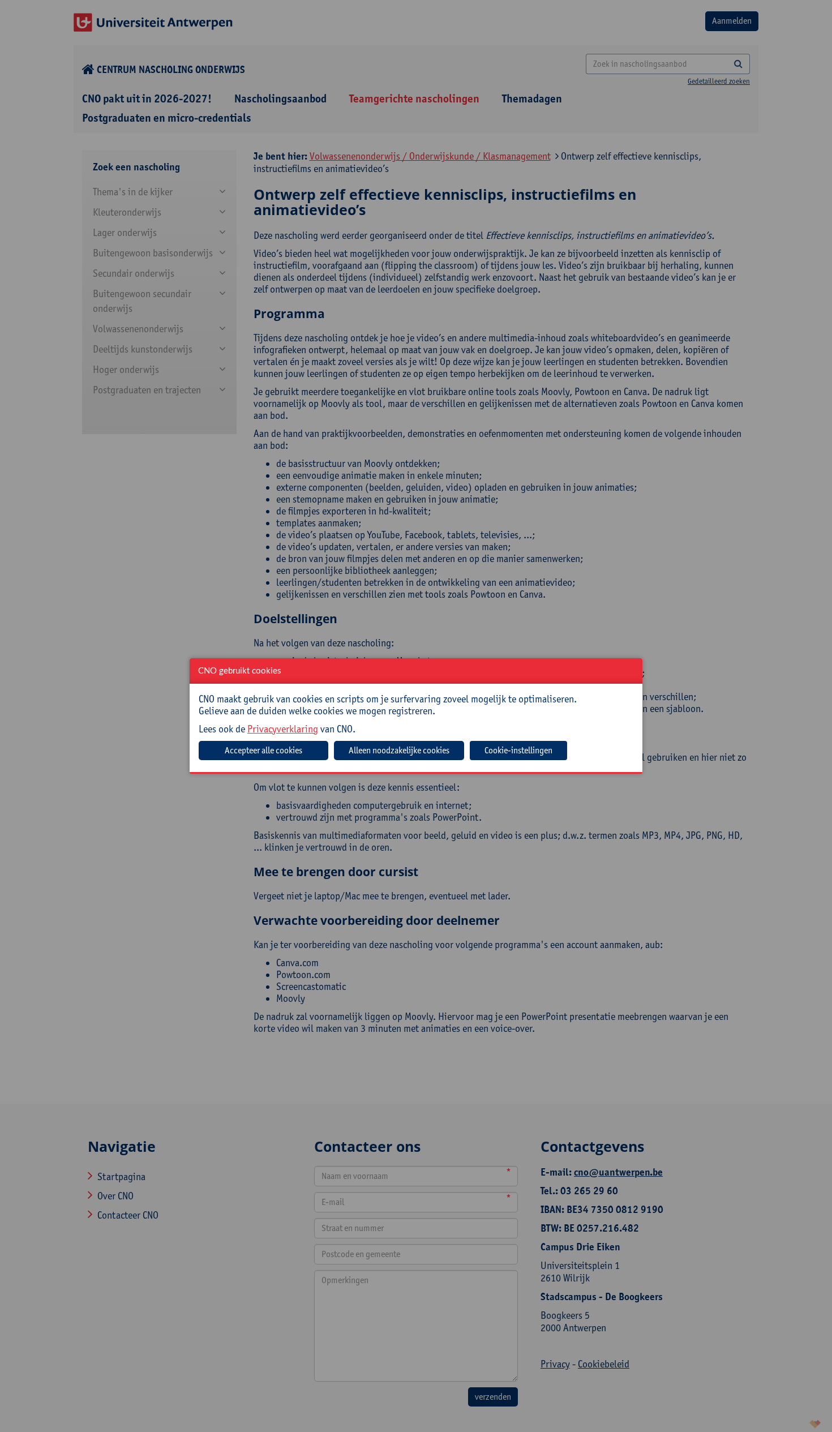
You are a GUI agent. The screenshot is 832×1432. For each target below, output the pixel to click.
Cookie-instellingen (518, 750)
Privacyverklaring (282, 729)
